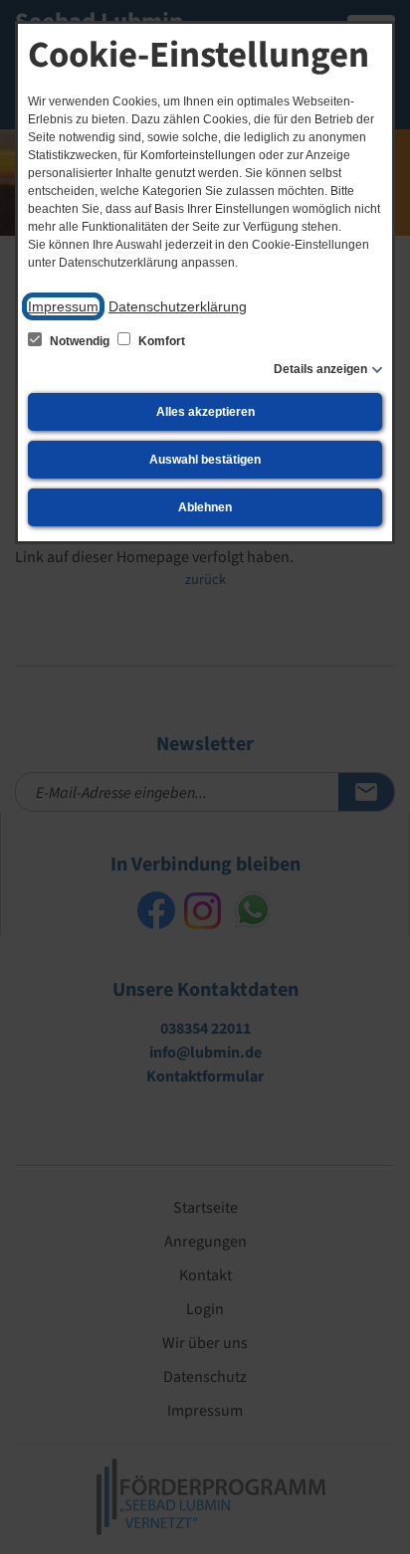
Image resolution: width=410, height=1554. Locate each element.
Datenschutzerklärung (177, 306)
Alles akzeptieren (205, 412)
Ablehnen (205, 507)
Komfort (160, 341)
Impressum (63, 306)
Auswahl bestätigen (205, 460)
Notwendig (79, 341)
